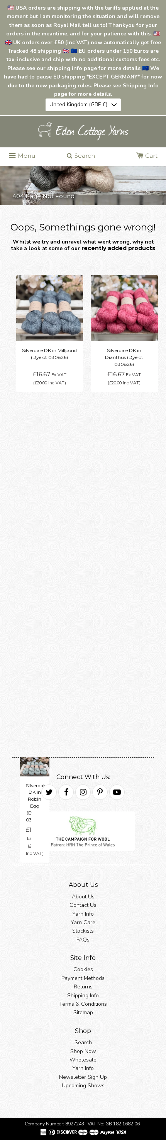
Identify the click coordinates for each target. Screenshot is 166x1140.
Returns (83, 986)
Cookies (83, 969)
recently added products (118, 247)
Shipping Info (83, 995)
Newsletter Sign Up (83, 1076)
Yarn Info (83, 913)
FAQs (83, 939)
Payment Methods (83, 978)
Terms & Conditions (83, 1004)
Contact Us (83, 905)
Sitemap (83, 1012)
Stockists (83, 931)
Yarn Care (83, 922)
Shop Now (83, 1051)
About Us (83, 896)
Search (83, 1042)
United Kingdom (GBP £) (78, 104)
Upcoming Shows (83, 1085)
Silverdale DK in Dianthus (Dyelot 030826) (124, 357)
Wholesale (83, 1059)
